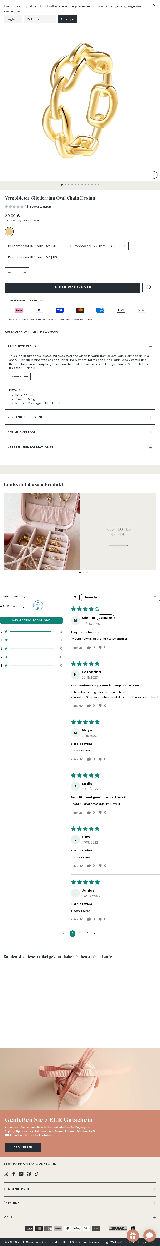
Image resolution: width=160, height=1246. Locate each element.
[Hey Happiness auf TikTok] (36, 1173)
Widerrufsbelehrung (124, 1242)
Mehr (8, 1217)
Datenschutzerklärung (93, 1242)
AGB (73, 1242)
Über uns (12, 1203)
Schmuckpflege (21, 432)
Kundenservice (17, 1189)
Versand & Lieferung (26, 417)
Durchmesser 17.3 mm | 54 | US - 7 (97, 246)
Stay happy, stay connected (30, 1164)
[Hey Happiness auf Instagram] (6, 1173)
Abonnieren (23, 1147)
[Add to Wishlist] (148, 287)
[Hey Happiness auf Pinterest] (29, 1173)
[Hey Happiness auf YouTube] (21, 1173)
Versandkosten (32, 220)
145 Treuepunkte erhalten (27, 300)
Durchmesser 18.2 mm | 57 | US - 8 (35, 257)
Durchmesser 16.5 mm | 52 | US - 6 (35, 246)
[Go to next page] (95, 933)
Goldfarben (9, 231)
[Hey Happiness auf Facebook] (13, 1173)
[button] (14, 207)
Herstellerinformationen (30, 447)
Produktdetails (22, 346)
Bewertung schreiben (31, 620)
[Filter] (75, 597)
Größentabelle (19, 376)
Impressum (147, 1242)
